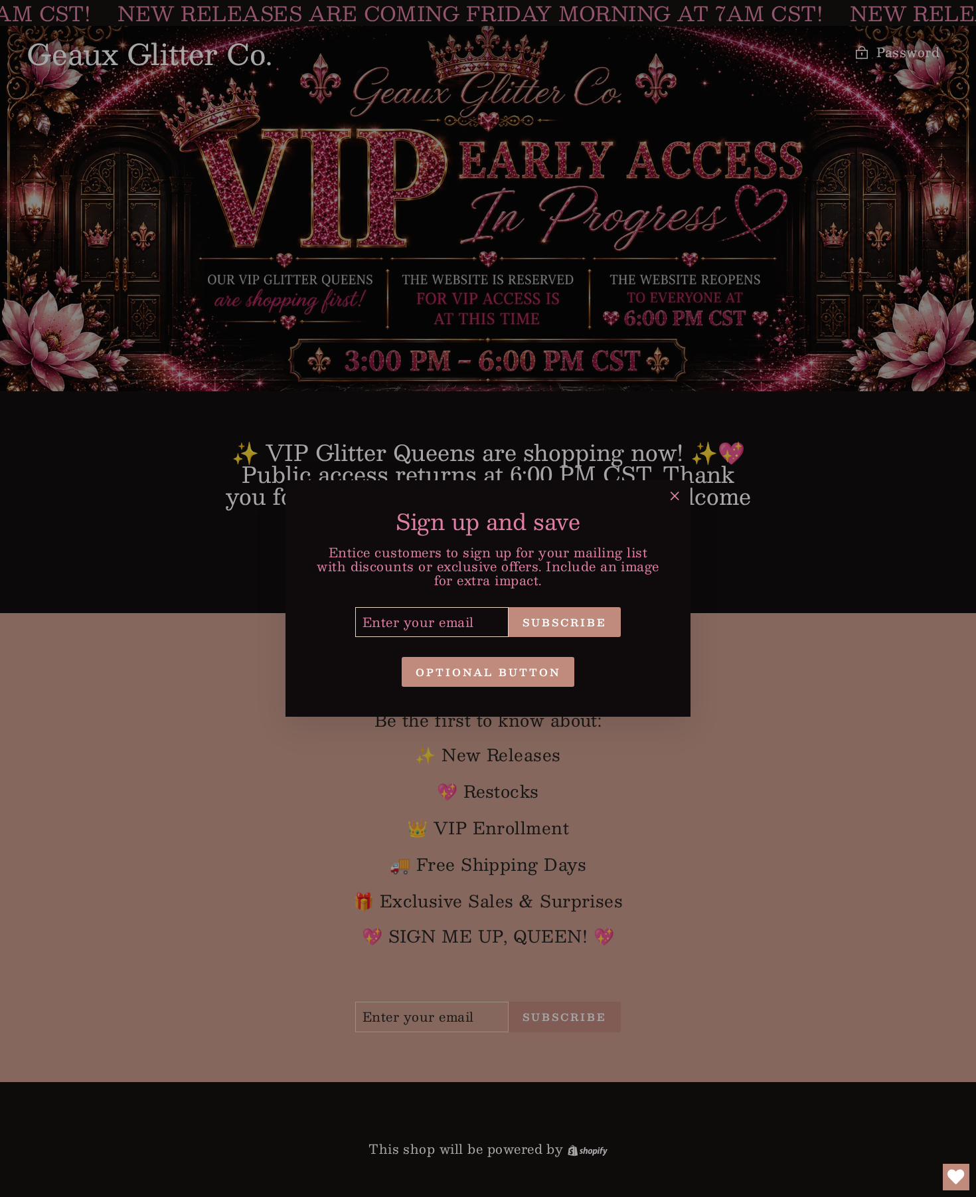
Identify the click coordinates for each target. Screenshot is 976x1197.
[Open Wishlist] (956, 1177)
